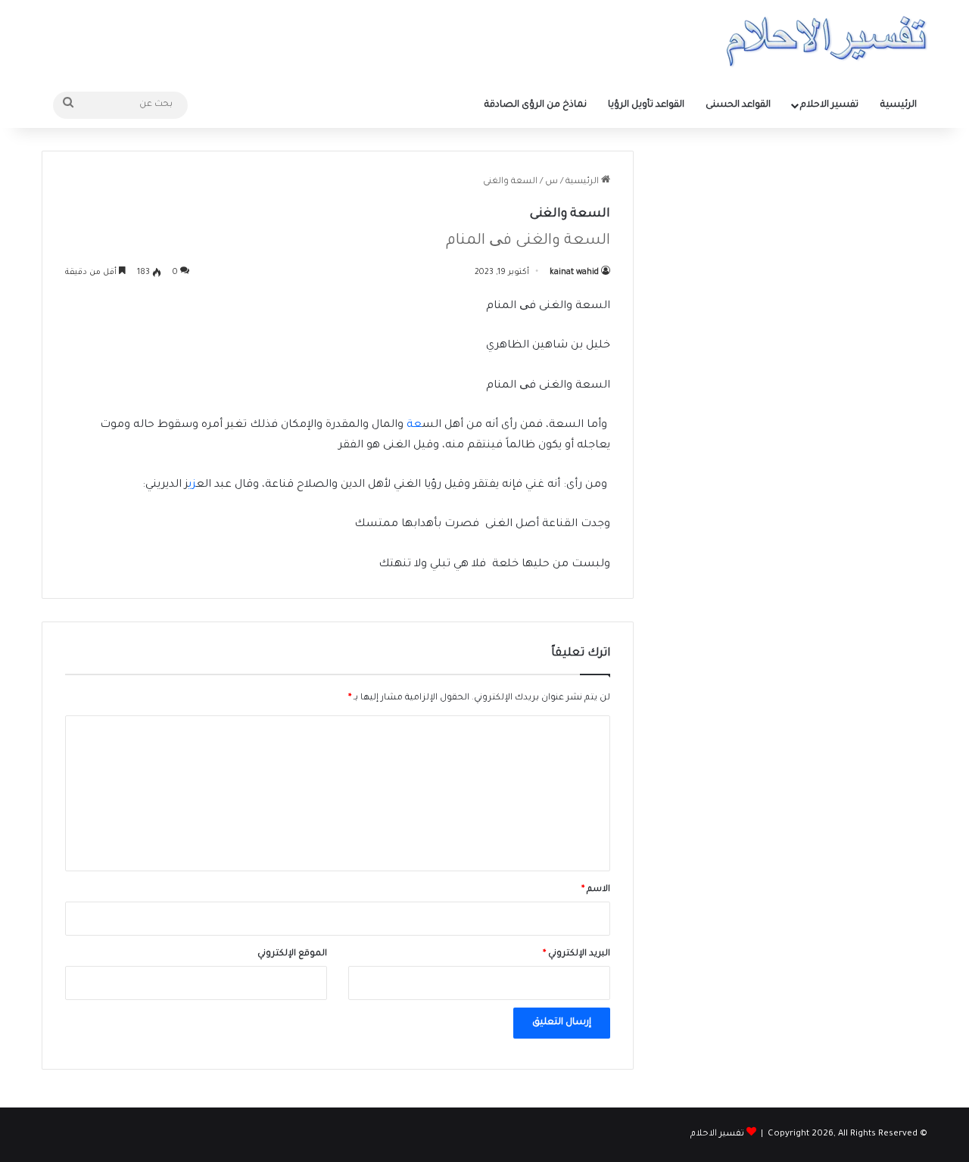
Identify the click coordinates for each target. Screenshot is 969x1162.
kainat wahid (574, 272)
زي (192, 485)
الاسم (595, 890)
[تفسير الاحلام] (826, 41)
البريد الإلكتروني (576, 954)
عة (414, 425)
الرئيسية (898, 105)
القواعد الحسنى (738, 105)
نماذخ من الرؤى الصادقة (535, 105)
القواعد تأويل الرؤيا (646, 105)
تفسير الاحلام (829, 105)
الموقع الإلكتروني (292, 954)
